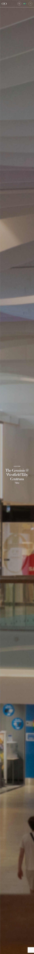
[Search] (19, 3)
